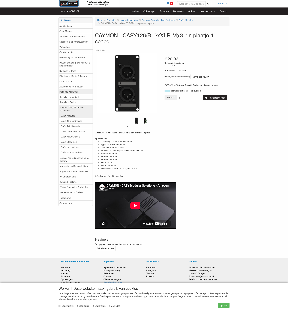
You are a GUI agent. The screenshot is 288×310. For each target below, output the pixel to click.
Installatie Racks (68, 102)
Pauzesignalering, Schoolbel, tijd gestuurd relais (74, 64)
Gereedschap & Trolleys (71, 192)
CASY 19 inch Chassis (71, 120)
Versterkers (64, 46)
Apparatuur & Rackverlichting (74, 166)
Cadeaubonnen (66, 203)
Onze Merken (65, 31)
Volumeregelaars (68, 176)
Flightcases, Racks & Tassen (73, 76)
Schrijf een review (200, 76)
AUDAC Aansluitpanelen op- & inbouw (74, 159)
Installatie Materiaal (68, 91)
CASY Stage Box (69, 141)
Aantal (169, 97)
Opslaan (224, 305)
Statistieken (100, 305)
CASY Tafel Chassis (70, 126)
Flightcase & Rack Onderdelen (74, 171)
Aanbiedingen (65, 25)
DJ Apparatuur (66, 81)
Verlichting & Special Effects (72, 36)
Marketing (115, 305)
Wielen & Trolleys (68, 181)
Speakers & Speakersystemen (73, 41)
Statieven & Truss (67, 70)
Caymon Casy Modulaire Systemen (72, 109)
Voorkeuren (84, 305)
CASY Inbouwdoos (69, 147)
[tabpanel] (136, 120)
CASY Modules (68, 115)
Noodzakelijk (68, 305)
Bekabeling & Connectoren (72, 57)
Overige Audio (66, 52)
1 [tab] (127, 126)
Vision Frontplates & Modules (74, 187)
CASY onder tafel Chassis (73, 131)
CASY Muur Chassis (70, 136)
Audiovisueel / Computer (71, 86)
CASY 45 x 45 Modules (72, 152)
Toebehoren (65, 197)
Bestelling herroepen (113, 282)
